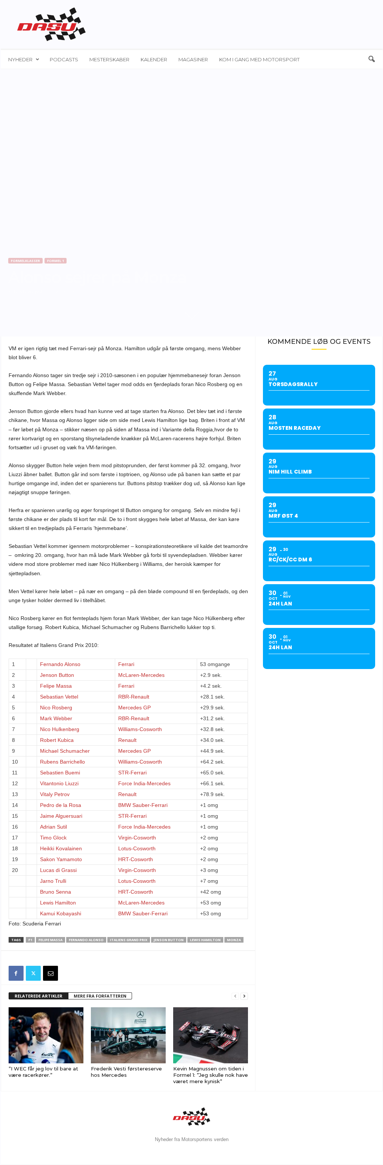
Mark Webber (56, 718)
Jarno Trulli (53, 881)
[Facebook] (16, 973)
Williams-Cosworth (140, 729)
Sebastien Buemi (60, 773)
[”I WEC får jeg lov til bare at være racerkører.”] (46, 1035)
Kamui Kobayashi (60, 913)
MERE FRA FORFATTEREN (100, 996)
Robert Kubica (57, 740)
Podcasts (64, 59)
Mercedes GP (134, 708)
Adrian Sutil (53, 827)
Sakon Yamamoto (61, 859)
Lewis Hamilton (58, 903)
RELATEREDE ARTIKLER (38, 996)
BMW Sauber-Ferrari (143, 805)
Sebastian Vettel (59, 697)
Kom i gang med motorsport (259, 59)
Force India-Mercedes (144, 783)
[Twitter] (33, 973)
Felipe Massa (56, 686)
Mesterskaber (109, 59)
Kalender (154, 59)
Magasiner (193, 59)
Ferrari (126, 664)
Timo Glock (53, 838)
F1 (30, 939)
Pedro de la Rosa (60, 805)
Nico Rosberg (56, 708)
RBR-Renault (133, 697)
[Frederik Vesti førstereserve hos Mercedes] (128, 1035)
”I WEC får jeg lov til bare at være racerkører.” (43, 1072)
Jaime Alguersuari (61, 816)
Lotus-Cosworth (137, 848)
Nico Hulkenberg (59, 729)
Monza (234, 939)
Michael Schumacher (65, 751)
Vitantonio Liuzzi (59, 783)
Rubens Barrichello (62, 762)
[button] (371, 59)
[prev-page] (235, 996)
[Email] (50, 973)
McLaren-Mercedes (141, 675)
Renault (127, 740)
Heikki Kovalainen (61, 848)
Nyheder (20, 59)
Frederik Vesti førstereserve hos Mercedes (126, 1072)
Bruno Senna (55, 892)
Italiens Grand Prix (128, 939)
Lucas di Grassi (58, 870)
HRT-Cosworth (135, 859)
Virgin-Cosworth (137, 838)
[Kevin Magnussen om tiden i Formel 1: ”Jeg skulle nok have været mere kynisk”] (210, 1035)
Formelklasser (25, 260)
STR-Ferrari (132, 773)
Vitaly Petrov (55, 794)
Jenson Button (57, 675)
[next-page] (244, 996)
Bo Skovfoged (28, 292)
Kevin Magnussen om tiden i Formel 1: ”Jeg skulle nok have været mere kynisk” (210, 1075)
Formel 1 (55, 260)
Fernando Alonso (60, 664)
